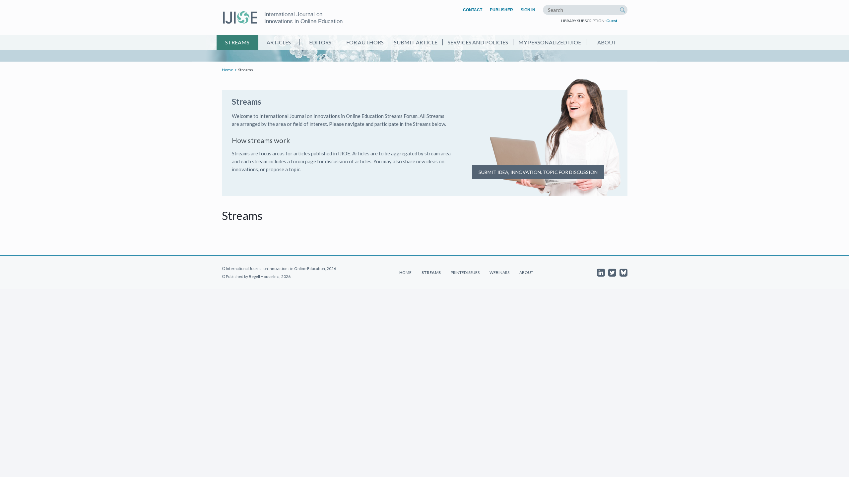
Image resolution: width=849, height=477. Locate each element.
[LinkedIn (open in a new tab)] (601, 273)
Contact (472, 10)
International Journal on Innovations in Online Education (303, 18)
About (607, 42)
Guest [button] (612, 20)
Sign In (528, 10)
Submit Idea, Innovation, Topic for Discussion (538, 172)
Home (227, 69)
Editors (320, 42)
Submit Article (415, 42)
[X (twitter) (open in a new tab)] (612, 273)
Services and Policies (478, 42)
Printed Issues (465, 272)
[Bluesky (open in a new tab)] (623, 273)
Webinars (499, 272)
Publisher (501, 9)
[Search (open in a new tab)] (622, 10)
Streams (237, 42)
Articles (279, 42)
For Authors (365, 42)
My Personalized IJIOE (549, 42)
